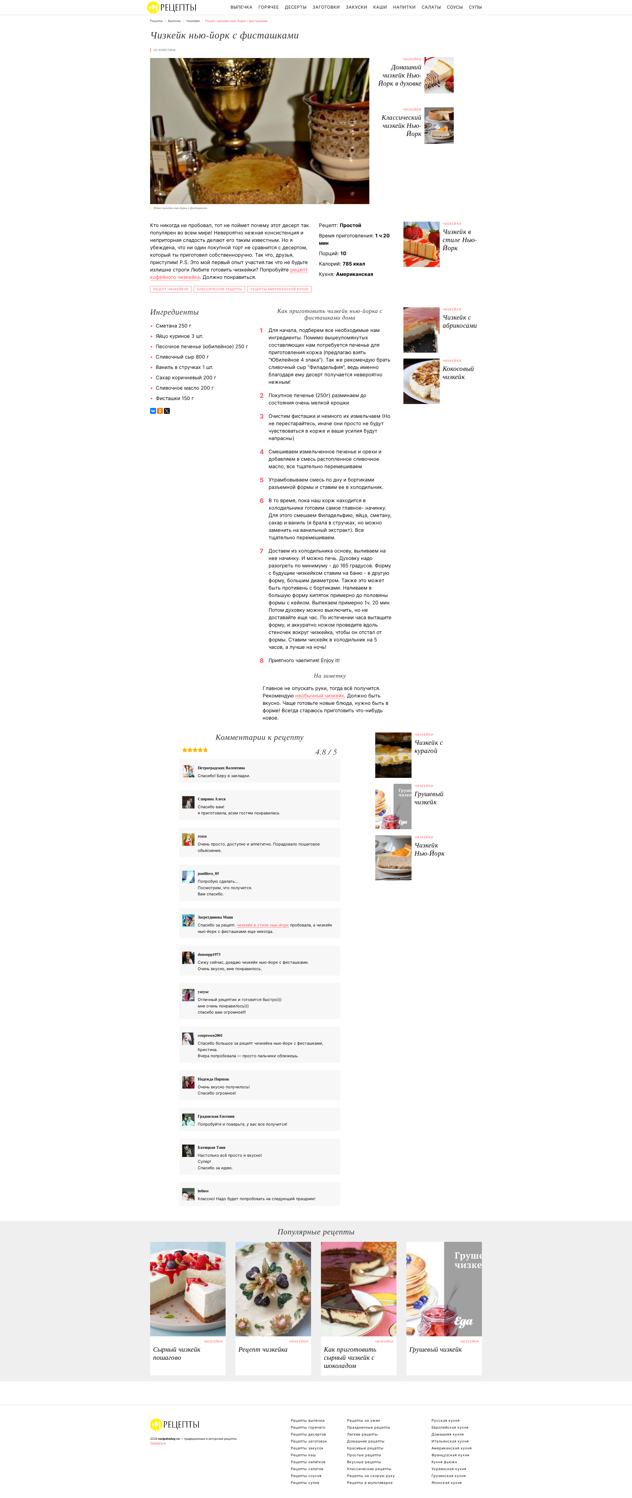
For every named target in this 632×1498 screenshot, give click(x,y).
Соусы (455, 7)
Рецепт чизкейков (170, 289)
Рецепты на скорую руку (371, 1476)
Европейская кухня (450, 1427)
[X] (167, 411)
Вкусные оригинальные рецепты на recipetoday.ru (174, 1424)
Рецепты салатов (307, 1469)
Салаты (431, 7)
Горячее (268, 7)
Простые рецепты (364, 1455)
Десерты (296, 7)
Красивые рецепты (365, 1448)
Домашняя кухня (448, 1434)
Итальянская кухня (450, 1441)
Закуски (356, 7)
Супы (475, 7)
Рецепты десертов (308, 1434)
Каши (380, 7)
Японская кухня (447, 1482)
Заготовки (326, 7)
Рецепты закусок (307, 1448)
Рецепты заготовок (309, 1441)
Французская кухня (450, 1455)
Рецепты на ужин (363, 1420)
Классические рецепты (219, 289)
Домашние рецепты (366, 1441)
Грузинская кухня (449, 1476)
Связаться (158, 1443)
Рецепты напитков (308, 1462)
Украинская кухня (449, 1469)
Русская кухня (446, 1420)
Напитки (404, 7)
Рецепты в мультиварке (370, 1482)
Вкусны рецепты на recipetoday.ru (172, 7)
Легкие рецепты (362, 1434)
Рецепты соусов (306, 1476)
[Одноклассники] (160, 411)
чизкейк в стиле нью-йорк (263, 924)
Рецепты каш (303, 1455)
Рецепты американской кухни (279, 289)
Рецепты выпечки (308, 1420)
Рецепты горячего (308, 1427)
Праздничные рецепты (369, 1427)
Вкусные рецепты (364, 1462)
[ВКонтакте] (153, 411)
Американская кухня (452, 1448)
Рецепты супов (305, 1482)
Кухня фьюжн (444, 1462)
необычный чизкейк (319, 696)
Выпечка (242, 7)
